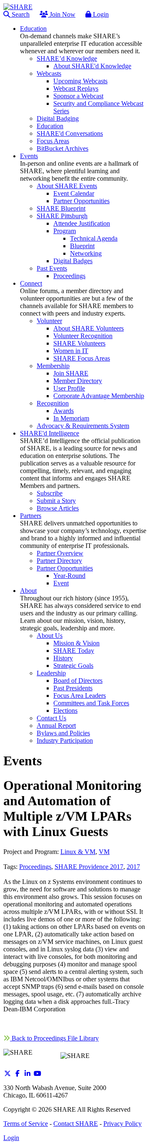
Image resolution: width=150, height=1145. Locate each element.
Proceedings (35, 866)
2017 (133, 866)
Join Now (61, 14)
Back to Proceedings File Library (54, 1038)
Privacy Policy (122, 1123)
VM (104, 851)
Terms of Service (25, 1123)
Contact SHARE (75, 1123)
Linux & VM (77, 851)
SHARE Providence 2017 (89, 866)
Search (20, 14)
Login (100, 14)
